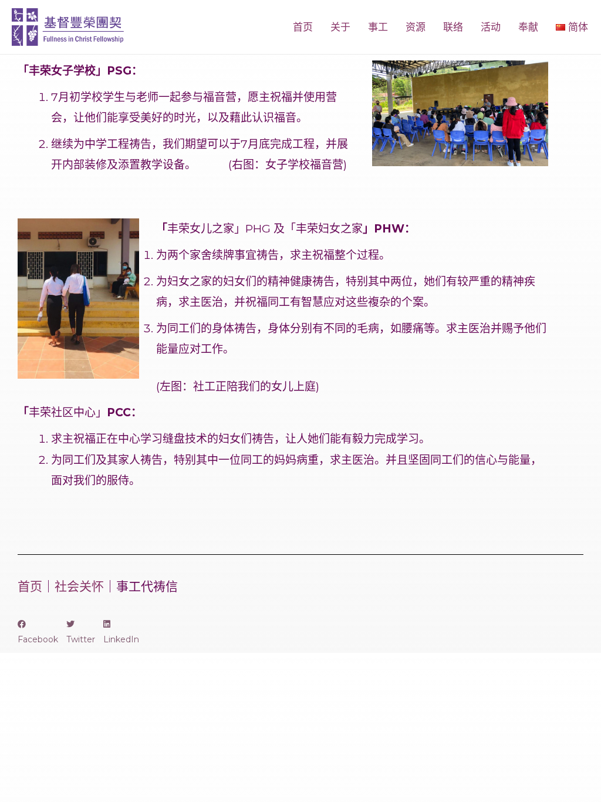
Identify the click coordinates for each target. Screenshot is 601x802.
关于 (340, 27)
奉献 (528, 27)
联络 (453, 27)
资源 (416, 27)
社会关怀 (79, 586)
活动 (491, 27)
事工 (378, 27)
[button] (38, 631)
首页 (303, 27)
